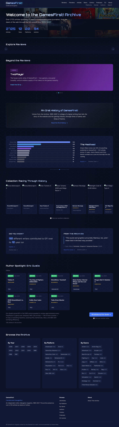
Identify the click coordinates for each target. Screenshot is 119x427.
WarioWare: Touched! (58, 280)
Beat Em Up (86, 354)
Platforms (89, 5)
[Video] (60, 92)
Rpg (104, 369)
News (85, 2)
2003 (10, 350)
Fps (94, 358)
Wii (55, 369)
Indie (103, 358)
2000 (29, 350)
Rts (84, 373)
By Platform (49, 343)
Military (93, 362)
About (110, 2)
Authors (103, 5)
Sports (97, 377)
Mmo (102, 362)
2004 (35, 346)
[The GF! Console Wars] (50, 169)
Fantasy (98, 354)
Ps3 (69, 365)
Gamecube (65, 354)
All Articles (63, 400)
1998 (10, 354)
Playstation (50, 365)
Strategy (86, 381)
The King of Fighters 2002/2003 (36, 281)
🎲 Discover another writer (101, 318)
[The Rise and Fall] (55, 169)
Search (110, 5)
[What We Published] (67, 169)
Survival (96, 381)
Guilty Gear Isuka (35, 300)
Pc (60, 362)
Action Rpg (96, 346)
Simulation (86, 377)
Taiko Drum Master (57, 300)
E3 (105, 2)
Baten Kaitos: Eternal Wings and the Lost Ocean (80, 281)
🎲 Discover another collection (59, 218)
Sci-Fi (92, 373)
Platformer (98, 365)
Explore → (83, 161)
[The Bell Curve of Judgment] (54, 169)
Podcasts (99, 2)
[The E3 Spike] (64, 169)
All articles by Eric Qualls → (101, 314)
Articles (79, 2)
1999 (35, 350)
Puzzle (85, 369)
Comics (91, 2)
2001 (22, 350)
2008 (10, 346)
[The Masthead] (59, 169)
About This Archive (93, 400)
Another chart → (93, 161)
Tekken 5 (11, 280)
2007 (16, 346)
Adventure (86, 350)
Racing (94, 369)
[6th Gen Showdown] (58, 169)
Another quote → (82, 249)
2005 (29, 346)
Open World (86, 365)
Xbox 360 (49, 373)
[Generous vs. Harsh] (60, 169)
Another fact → (13, 250)
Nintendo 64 (59, 358)
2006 (22, 346)
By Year (11, 343)
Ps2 (61, 365)
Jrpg (84, 362)
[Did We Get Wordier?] (63, 169)
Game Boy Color (51, 354)
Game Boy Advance (52, 350)
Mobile (48, 358)
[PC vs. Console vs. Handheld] (68, 169)
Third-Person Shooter (89, 384)
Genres (96, 5)
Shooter (102, 373)
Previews (72, 2)
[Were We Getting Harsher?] (51, 169)
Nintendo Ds (50, 362)
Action (85, 346)
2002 (16, 350)
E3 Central (63, 418)
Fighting (85, 358)
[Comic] (58, 92)
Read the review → (69, 250)
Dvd (60, 346)
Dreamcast (50, 346)
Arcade (98, 350)
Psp (47, 369)
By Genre (85, 343)
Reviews (64, 2)
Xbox (63, 369)
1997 (16, 354)
